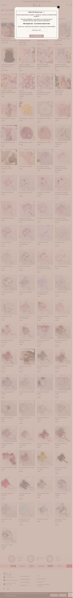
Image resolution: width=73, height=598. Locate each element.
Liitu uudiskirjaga (36, 36)
